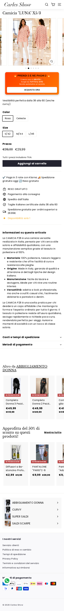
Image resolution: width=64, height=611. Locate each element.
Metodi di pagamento (17, 344)
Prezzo (7, 144)
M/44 (19, 134)
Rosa (8, 118)
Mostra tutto (52, 432)
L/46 (31, 134)
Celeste (21, 118)
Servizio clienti (11, 545)
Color (6, 112)
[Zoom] (51, 61)
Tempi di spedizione (14, 554)
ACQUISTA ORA (32, 90)
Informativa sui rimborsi (16, 567)
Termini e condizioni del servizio (21, 563)
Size (5, 127)
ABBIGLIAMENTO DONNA (25, 368)
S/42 (8, 134)
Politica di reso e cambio (17, 549)
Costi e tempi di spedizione (21, 337)
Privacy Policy (10, 558)
